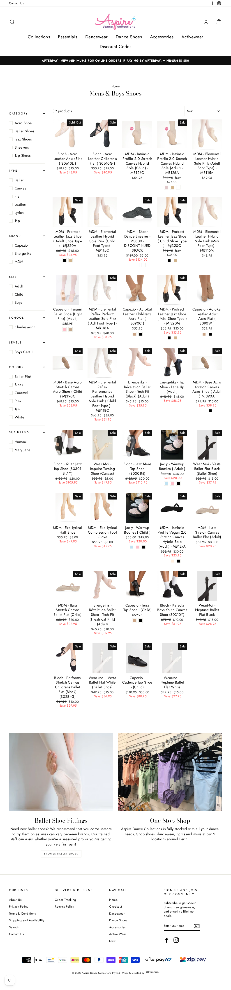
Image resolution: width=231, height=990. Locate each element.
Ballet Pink (23, 376)
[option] (115, 60)
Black (19, 384)
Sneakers (22, 147)
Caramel (21, 392)
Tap (17, 220)
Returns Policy (64, 906)
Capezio (21, 245)
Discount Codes (116, 46)
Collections (39, 37)
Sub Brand (19, 432)
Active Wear (117, 934)
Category (18, 113)
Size (13, 277)
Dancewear (96, 37)
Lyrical (20, 212)
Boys (18, 302)
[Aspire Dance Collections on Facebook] (166, 940)
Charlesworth (25, 327)
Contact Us (16, 3)
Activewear (192, 37)
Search (13, 927)
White (19, 417)
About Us (15, 899)
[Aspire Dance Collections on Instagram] (176, 940)
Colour (16, 367)
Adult (19, 286)
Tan (17, 409)
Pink (18, 401)
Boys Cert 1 (24, 352)
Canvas (20, 188)
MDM (19, 261)
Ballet (19, 180)
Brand (15, 236)
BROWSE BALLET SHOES (61, 853)
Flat (18, 196)
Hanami (21, 441)
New (112, 941)
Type (13, 170)
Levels (15, 342)
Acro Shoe (23, 123)
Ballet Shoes (24, 131)
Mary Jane (22, 450)
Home (115, 86)
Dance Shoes (129, 37)
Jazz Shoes (23, 139)
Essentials (67, 37)
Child (19, 294)
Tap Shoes (23, 155)
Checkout (115, 906)
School (16, 317)
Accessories (161, 37)
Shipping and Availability (26, 920)
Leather (20, 204)
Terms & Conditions (22, 913)
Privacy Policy (18, 906)
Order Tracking (65, 899)
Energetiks (23, 253)
